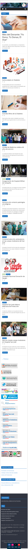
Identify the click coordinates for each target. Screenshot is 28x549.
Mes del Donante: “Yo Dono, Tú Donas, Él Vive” (13, 37)
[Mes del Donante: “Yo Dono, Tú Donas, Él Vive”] (14, 16)
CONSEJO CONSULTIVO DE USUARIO (9, 472)
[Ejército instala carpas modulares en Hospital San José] (14, 322)
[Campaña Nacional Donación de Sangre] (14, 259)
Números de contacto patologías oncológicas (13, 203)
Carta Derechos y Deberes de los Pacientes (11, 501)
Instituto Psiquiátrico (6, 518)
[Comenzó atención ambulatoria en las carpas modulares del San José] (14, 221)
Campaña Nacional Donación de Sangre (13, 277)
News (4, 179)
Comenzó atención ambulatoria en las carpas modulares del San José (13, 241)
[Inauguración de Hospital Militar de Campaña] (14, 165)
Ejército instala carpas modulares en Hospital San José (13, 341)
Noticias (4, 32)
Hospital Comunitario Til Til (7, 520)
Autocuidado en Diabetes (11, 80)
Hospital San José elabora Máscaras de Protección (11, 305)
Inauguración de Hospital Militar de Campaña (13, 182)
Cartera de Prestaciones (6, 475)
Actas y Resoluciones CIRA (7, 485)
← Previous (5, 359)
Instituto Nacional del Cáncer (7, 516)
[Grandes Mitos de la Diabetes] (14, 96)
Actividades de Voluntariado (7, 470)
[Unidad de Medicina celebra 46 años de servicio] (14, 130)
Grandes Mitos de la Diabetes (12, 114)
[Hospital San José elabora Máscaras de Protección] (14, 288)
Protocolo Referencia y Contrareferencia (10, 483)
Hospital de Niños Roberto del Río (9, 513)
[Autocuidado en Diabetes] (14, 56)
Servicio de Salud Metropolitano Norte (10, 511)
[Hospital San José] (2, 8)
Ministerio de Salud (5, 509)
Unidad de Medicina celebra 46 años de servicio (13, 148)
